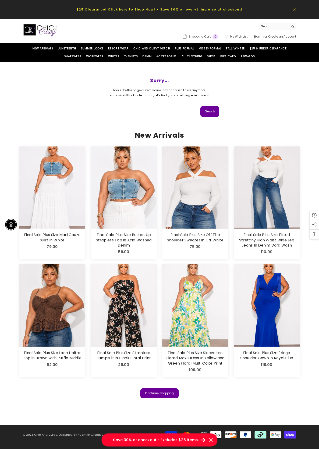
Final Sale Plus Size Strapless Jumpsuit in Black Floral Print (124, 355)
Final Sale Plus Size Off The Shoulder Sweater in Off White (195, 237)
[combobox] (274, 26)
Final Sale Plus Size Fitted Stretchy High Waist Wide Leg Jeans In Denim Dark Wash (266, 240)
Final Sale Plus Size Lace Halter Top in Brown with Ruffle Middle (52, 355)
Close (294, 9)
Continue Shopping (159, 393)
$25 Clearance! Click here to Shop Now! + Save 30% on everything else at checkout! (159, 9)
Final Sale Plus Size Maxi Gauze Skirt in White (52, 237)
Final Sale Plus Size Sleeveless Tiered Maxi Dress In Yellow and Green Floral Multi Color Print (195, 358)
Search (210, 111)
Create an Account (282, 36)
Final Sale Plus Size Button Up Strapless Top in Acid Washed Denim (124, 240)
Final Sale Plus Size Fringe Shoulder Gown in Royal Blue (266, 355)
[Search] (277, 26)
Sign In (258, 36)
